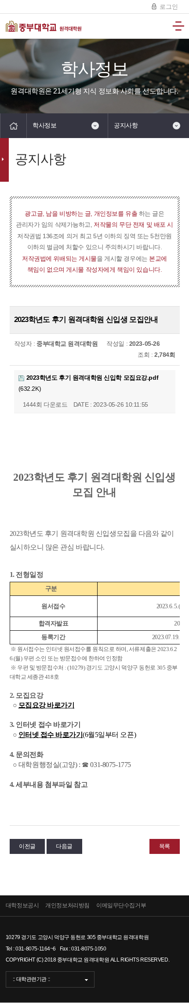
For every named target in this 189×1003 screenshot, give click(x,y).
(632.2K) (88, 383)
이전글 (27, 846)
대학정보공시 (22, 905)
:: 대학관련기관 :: (31, 979)
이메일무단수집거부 (121, 905)
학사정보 (44, 125)
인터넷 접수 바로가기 (50, 734)
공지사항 (126, 125)
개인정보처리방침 (67, 905)
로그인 (168, 6)
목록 (164, 846)
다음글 (64, 846)
